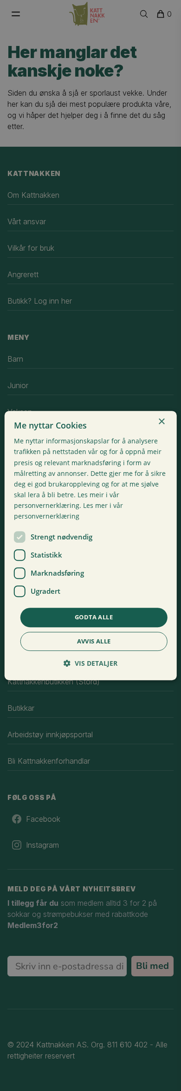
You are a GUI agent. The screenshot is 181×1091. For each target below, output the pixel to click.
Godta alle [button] (94, 617)
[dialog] (91, 545)
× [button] (161, 421)
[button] (90, 663)
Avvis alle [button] (94, 641)
